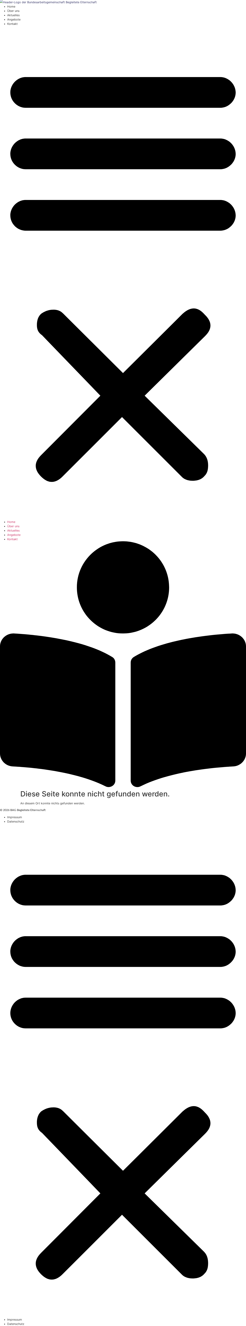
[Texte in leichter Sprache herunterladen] (123, 786)
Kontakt (12, 24)
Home (11, 6)
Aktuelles (13, 15)
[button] (123, 273)
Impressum (14, 817)
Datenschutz (15, 821)
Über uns (13, 11)
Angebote (14, 19)
